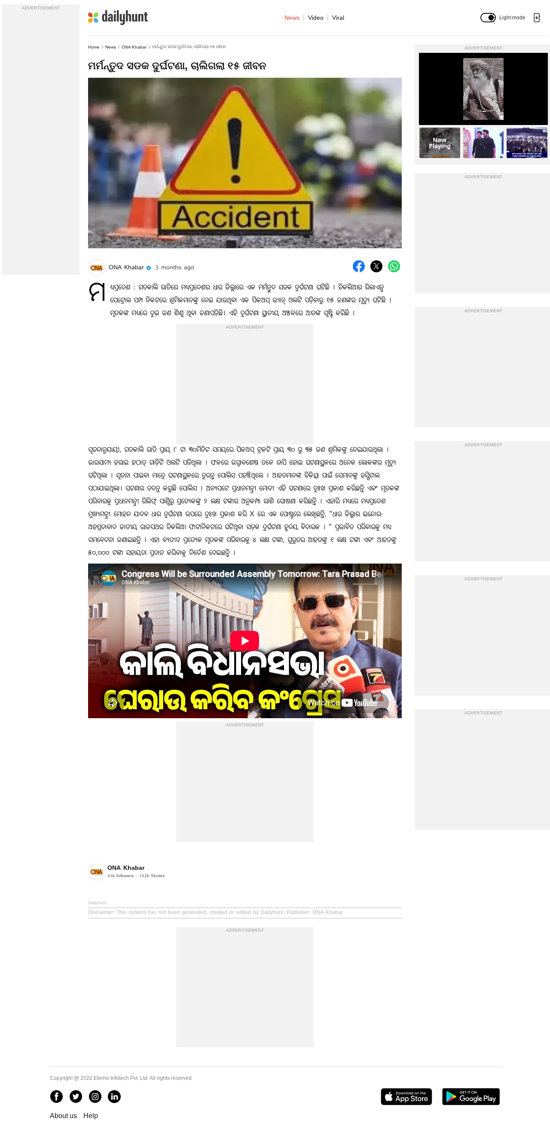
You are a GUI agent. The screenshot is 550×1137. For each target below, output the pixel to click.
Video (316, 17)
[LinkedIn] (114, 1096)
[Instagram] (95, 1096)
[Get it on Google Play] (471, 1096)
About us (63, 1115)
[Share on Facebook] (359, 266)
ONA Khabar (134, 47)
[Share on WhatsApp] (394, 266)
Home (94, 47)
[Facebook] (56, 1096)
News (291, 17)
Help (90, 1115)
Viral (338, 17)
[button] (488, 17)
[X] (75, 1096)
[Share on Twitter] (376, 266)
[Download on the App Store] (406, 1096)
